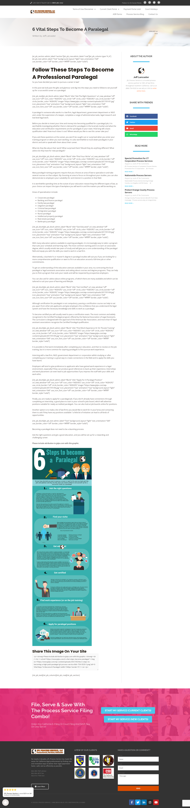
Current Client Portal (108, 9)
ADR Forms (117, 14)
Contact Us (153, 14)
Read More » (129, 171)
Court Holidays (151, 9)
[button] (141, 116)
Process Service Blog (135, 14)
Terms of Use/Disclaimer (83, 9)
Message (121, 773)
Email (120, 764)
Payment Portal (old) (132, 9)
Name (120, 755)
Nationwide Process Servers (138, 175)
